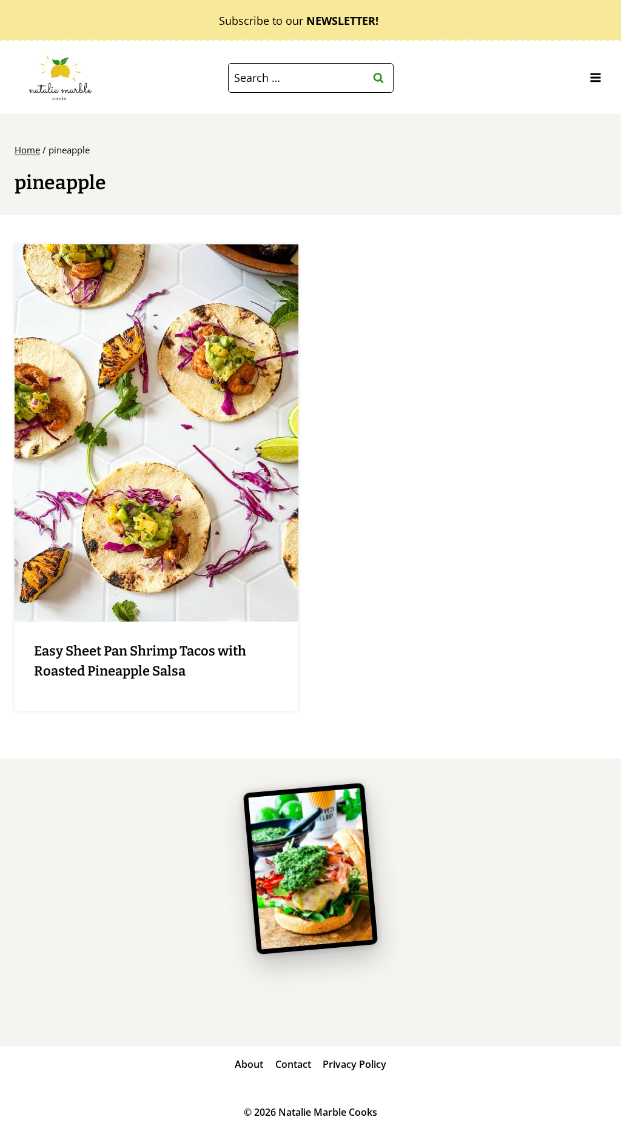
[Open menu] (595, 78)
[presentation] (156, 433)
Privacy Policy (354, 1064)
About (249, 1064)
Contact (293, 1064)
